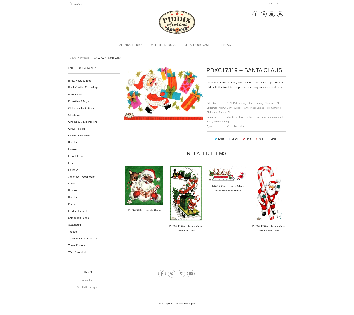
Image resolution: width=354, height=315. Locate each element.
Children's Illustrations (81, 108)
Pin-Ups (72, 197)
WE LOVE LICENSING (163, 45)
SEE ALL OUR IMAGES (198, 45)
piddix (170, 303)
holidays (243, 117)
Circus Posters (76, 128)
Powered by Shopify (185, 303)
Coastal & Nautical (79, 135)
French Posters (77, 156)
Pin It (248, 139)
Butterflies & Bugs (78, 101)
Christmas (74, 114)
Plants (71, 204)
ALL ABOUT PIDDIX (130, 45)
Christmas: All (271, 103)
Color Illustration (235, 126)
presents (272, 117)
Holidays (73, 169)
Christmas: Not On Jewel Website (224, 107)
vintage (226, 121)
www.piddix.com (274, 87)
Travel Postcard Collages (82, 238)
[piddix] (177, 22)
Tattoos (72, 231)
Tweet (221, 139)
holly (251, 117)
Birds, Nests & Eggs (79, 80)
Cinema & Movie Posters (82, 121)
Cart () (274, 4)
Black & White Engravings (83, 87)
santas (217, 121)
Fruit (71, 163)
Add (261, 139)
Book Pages (75, 94)
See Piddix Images (87, 287)
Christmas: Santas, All (218, 112)
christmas (232, 117)
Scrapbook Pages (78, 217)
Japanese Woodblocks (81, 176)
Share (235, 139)
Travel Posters (76, 245)
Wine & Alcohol (77, 252)
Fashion (73, 142)
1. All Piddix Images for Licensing (245, 103)
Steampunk (74, 224)
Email (273, 139)
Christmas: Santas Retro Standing (262, 107)
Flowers (72, 149)
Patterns (73, 190)
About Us (87, 280)
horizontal (261, 117)
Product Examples (78, 211)
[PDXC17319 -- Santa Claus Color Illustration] (163, 93)
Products (84, 58)
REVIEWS (225, 45)
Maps (71, 183)
